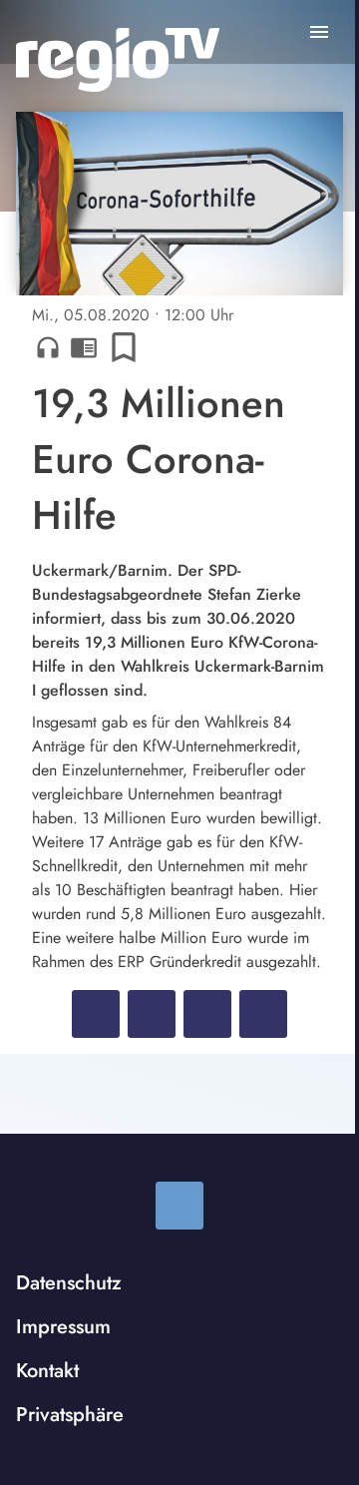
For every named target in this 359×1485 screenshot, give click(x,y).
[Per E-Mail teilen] (263, 1014)
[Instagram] (179, 1206)
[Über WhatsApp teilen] (207, 1014)
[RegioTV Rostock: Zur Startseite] (117, 60)
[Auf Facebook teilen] (96, 1014)
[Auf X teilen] (152, 1014)
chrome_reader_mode (84, 347)
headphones (48, 347)
